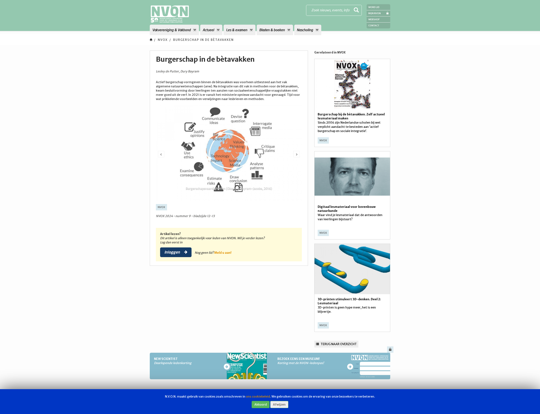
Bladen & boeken (272, 30)
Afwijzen (279, 404)
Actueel (209, 30)
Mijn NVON (374, 13)
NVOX (163, 40)
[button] (161, 154)
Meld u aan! (222, 253)
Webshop (374, 19)
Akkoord (260, 404)
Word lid (373, 7)
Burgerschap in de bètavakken (203, 40)
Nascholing (305, 30)
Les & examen (237, 30)
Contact (373, 25)
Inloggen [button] (172, 252)
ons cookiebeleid (258, 396)
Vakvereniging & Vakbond (172, 30)
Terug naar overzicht (338, 344)
